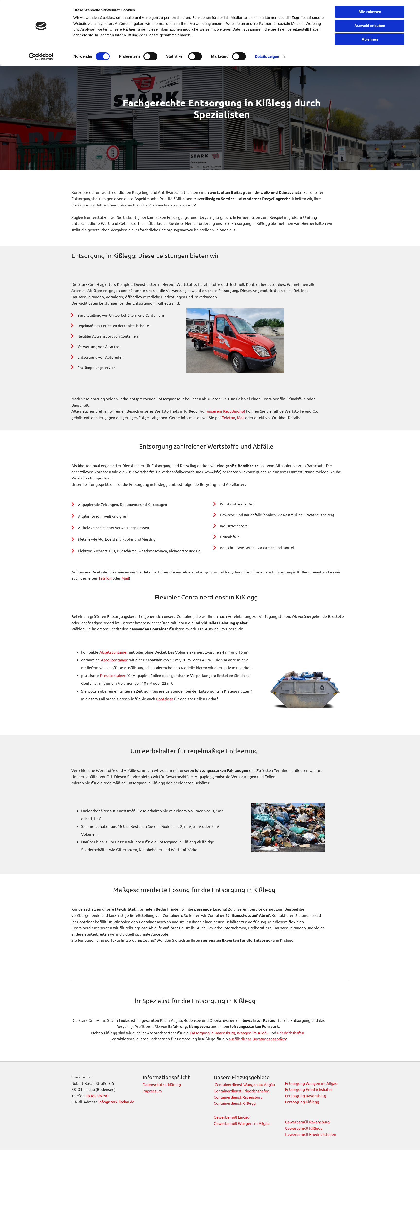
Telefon (228, 417)
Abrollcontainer (114, 659)
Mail (241, 417)
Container (164, 698)
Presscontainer (113, 675)
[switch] (150, 56)
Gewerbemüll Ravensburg (307, 1121)
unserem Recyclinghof (226, 411)
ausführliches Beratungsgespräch (257, 1038)
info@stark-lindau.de (116, 1101)
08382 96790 (97, 1095)
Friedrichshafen (290, 1032)
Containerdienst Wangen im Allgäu (244, 1084)
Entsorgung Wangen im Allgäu (311, 1083)
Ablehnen (370, 39)
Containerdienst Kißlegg (235, 1103)
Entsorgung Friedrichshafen (309, 1089)
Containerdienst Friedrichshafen (241, 1090)
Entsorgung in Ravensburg (212, 1032)
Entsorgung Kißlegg (302, 1101)
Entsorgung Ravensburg (306, 1095)
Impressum (152, 1090)
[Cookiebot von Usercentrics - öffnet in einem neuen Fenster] (41, 56)
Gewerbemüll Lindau (231, 1116)
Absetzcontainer (113, 652)
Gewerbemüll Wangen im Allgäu (242, 1123)
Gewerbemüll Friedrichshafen (310, 1134)
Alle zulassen (370, 12)
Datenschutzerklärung (162, 1084)
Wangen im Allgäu (253, 1032)
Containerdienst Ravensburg (238, 1097)
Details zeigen (267, 56)
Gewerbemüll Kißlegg (304, 1128)
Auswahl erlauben (369, 26)
